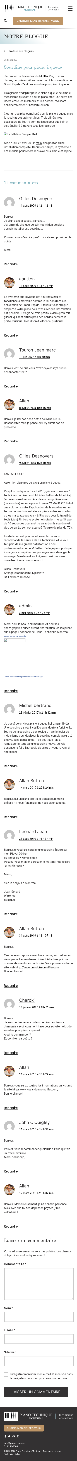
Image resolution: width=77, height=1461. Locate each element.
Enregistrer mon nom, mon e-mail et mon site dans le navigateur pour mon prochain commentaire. (41, 1376)
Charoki (27, 1000)
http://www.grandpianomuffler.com (37, 967)
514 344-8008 (11, 1446)
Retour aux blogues (21, 51)
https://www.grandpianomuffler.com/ (36, 1089)
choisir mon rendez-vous (38, 20)
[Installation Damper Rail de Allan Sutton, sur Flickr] (20, 134)
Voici (39, 143)
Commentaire (15, 1264)
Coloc (17, 1454)
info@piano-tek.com (14, 1443)
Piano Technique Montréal (15, 636)
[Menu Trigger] (70, 8)
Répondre (11, 264)
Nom (8, 1308)
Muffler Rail (46, 76)
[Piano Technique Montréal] (14, 656)
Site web (10, 1352)
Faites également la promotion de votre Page (23, 677)
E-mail (9, 1330)
